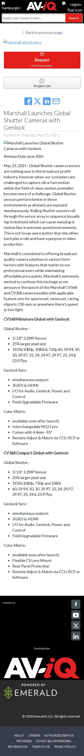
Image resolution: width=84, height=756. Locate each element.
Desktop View (42, 648)
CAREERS (34, 735)
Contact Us (9, 602)
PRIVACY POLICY (65, 746)
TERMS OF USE (41, 746)
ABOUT (19, 735)
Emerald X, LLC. (43, 716)
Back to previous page (44, 32)
